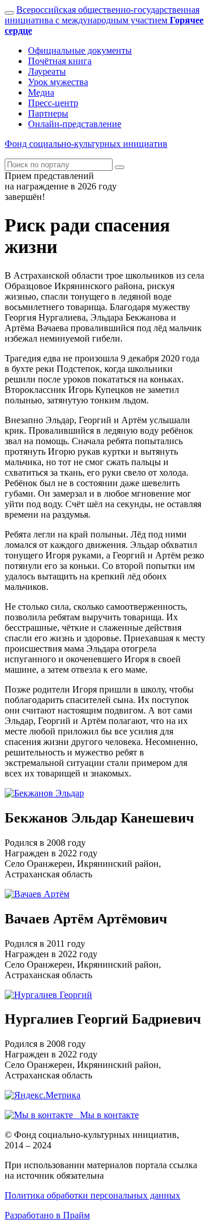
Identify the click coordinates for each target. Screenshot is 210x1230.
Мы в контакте (106, 1115)
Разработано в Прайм (47, 1215)
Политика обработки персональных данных (92, 1195)
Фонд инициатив (86, 144)
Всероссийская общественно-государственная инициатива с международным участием (104, 20)
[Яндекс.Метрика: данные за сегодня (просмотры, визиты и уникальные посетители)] (42, 1095)
